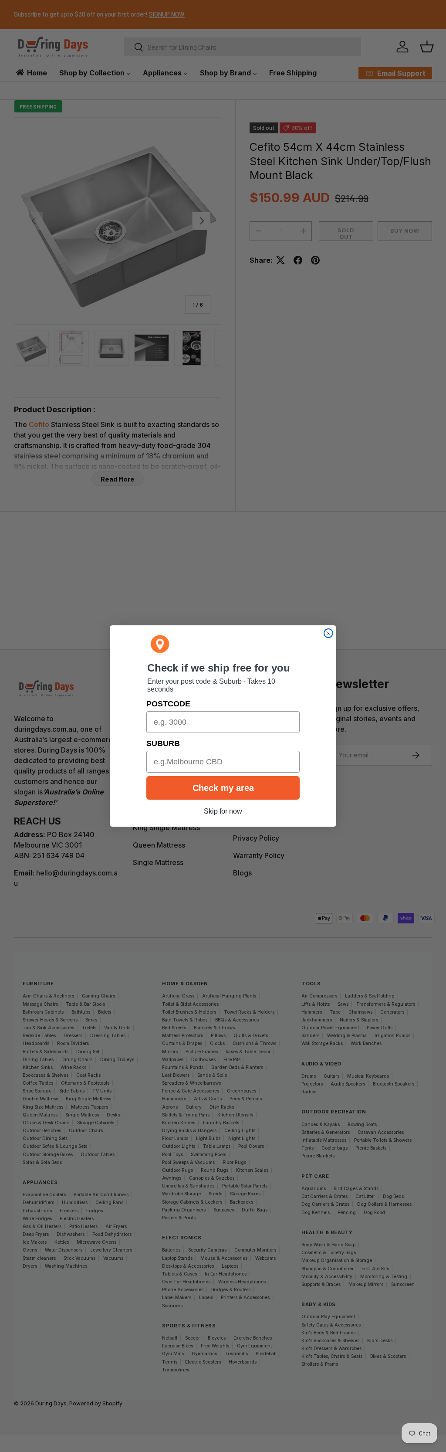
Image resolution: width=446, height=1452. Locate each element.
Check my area (223, 788)
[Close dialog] (328, 633)
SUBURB (163, 743)
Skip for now (223, 811)
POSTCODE (168, 703)
